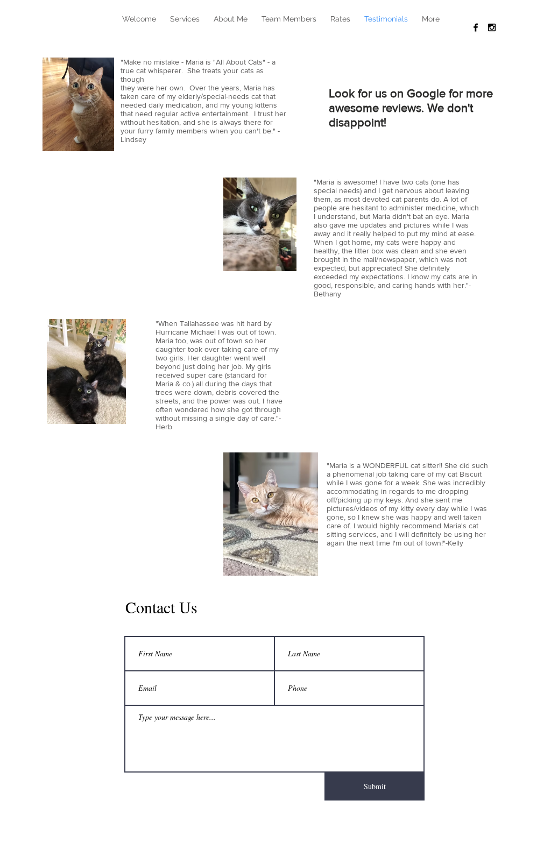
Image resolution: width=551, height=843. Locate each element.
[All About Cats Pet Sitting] (475, 27)
